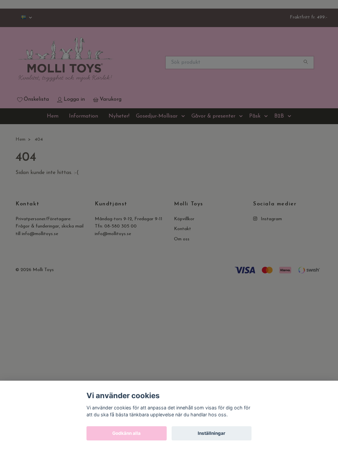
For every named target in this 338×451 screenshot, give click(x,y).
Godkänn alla (126, 433)
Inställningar (211, 433)
